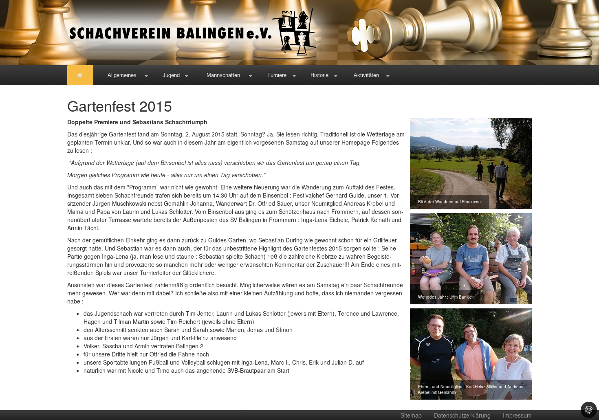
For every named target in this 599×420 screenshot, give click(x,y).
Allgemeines (122, 75)
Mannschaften (223, 75)
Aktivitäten (366, 75)
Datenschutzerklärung (462, 415)
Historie (319, 75)
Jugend (171, 75)
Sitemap (411, 415)
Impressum (517, 415)
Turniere (276, 75)
